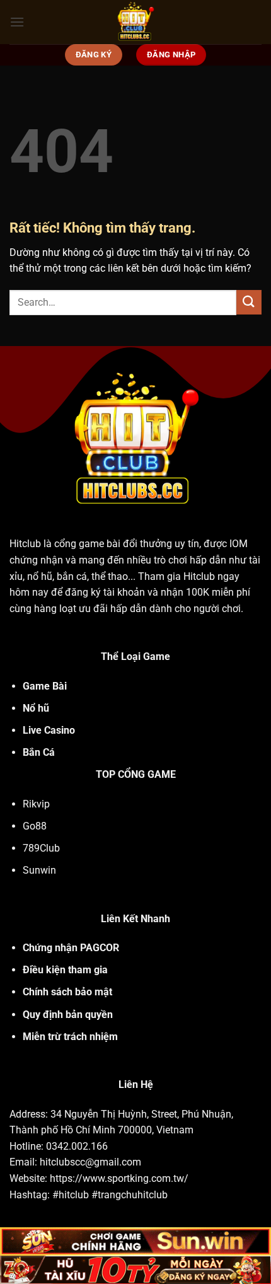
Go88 (35, 826)
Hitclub (25, 544)
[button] (17, 21)
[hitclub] (136, 22)
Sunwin (39, 870)
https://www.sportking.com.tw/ (119, 1178)
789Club (41, 848)
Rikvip (36, 804)
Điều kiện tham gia (65, 970)
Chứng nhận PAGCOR (71, 948)
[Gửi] (249, 302)
